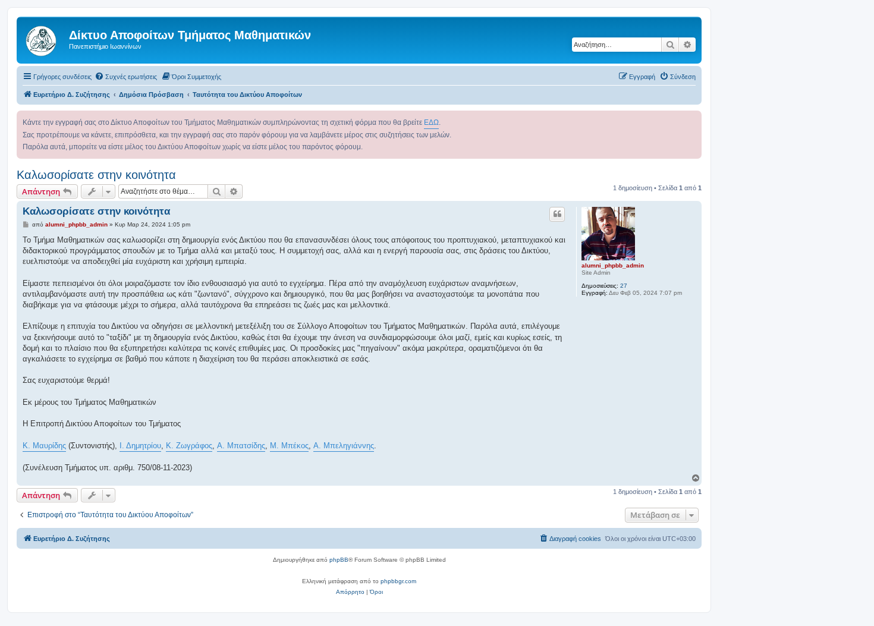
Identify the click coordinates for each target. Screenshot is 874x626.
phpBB (338, 559)
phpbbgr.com (398, 581)
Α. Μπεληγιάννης (343, 445)
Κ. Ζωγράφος (189, 445)
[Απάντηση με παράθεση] (557, 214)
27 (623, 285)
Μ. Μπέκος (289, 445)
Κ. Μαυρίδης (44, 445)
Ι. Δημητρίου (140, 445)
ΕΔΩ (431, 122)
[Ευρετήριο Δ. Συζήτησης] (44, 39)
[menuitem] (126, 77)
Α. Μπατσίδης (241, 445)
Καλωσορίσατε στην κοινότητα (96, 174)
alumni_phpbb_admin (612, 265)
